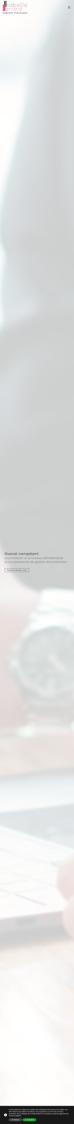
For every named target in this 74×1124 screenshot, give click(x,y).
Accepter (30, 1120)
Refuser (16, 1120)
